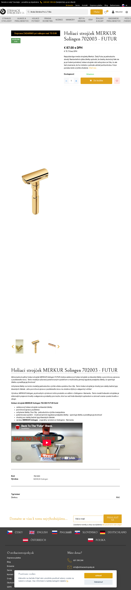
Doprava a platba (96, 5)
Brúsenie (69, 5)
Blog (106, 5)
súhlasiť (98, 575)
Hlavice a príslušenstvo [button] (22, 19)
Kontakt (85, 5)
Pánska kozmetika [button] (48, 19)
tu (67, 581)
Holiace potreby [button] (36, 19)
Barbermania (114, 5)
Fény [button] (91, 20)
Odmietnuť (98, 582)
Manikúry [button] (70, 20)
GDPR (9, 587)
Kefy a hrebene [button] (81, 19)
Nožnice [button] (59, 20)
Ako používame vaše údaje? (112, 525)
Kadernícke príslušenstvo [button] (114, 19)
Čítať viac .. (93, 68)
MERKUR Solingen (41, 479)
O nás (9, 579)
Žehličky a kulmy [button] (100, 19)
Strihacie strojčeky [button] (7, 19)
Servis (77, 5)
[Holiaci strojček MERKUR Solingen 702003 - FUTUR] (35, 191)
